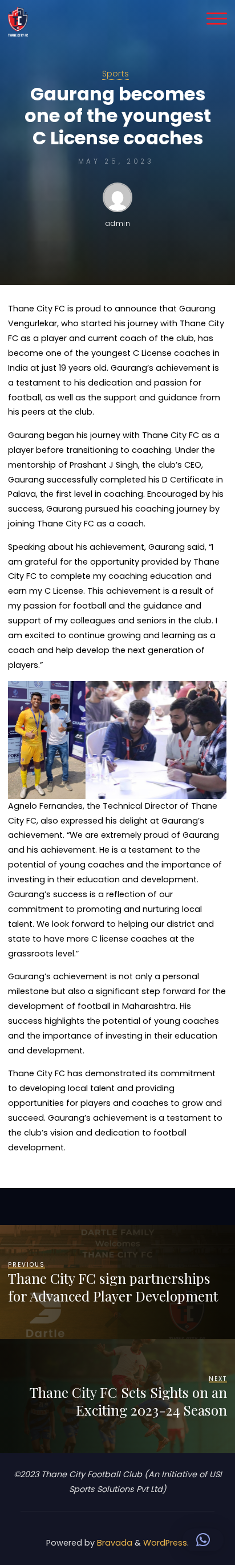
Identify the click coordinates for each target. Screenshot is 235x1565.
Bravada (113, 1542)
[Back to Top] (190, 1520)
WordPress (165, 1542)
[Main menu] (216, 18)
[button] (203, 1539)
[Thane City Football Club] (18, 21)
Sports (115, 73)
